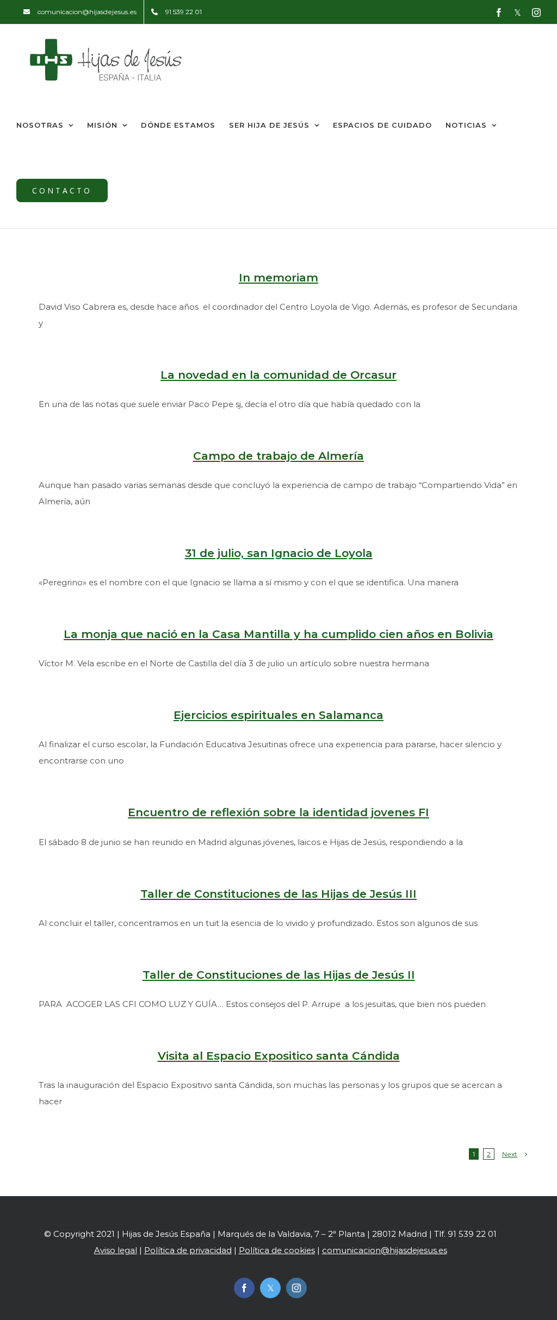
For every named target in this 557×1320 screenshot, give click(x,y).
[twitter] (270, 1288)
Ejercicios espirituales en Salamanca (278, 715)
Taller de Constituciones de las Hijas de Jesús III (278, 893)
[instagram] (296, 1288)
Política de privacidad (188, 1250)
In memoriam (278, 277)
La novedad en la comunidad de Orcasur (278, 374)
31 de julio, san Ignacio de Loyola (279, 553)
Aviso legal (115, 1250)
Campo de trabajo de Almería (278, 455)
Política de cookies (277, 1250)
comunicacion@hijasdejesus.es (384, 1250)
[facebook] (244, 1288)
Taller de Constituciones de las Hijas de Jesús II (279, 974)
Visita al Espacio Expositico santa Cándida (279, 1055)
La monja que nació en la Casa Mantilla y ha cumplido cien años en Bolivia (278, 634)
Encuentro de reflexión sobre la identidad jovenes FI (278, 812)
